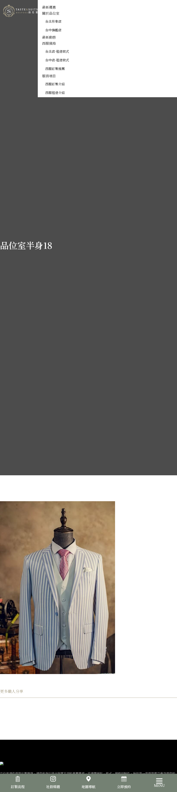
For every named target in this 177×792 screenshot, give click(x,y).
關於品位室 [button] (50, 13)
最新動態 (49, 37)
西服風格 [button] (49, 43)
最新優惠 (49, 7)
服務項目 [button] (49, 75)
